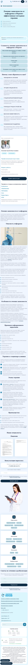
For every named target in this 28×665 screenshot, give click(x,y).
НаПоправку (4, 190)
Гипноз (16, 552)
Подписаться (14, 584)
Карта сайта (3, 608)
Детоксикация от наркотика (8, 384)
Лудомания (12, 552)
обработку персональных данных (15, 477)
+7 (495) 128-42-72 (16, 1)
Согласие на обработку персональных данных (10, 598)
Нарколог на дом (14, 527)
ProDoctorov (4, 186)
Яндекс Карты (5, 195)
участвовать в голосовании (15, 643)
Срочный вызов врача (6, 663)
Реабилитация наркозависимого (9, 399)
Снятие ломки (19, 522)
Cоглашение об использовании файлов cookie (10, 603)
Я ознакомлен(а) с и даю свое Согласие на (15, 476)
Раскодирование (19, 541)
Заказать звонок (14, 481)
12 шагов (19, 566)
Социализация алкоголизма (11, 566)
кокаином (10, 259)
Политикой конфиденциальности (14, 476)
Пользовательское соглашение (7, 605)
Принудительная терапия (9, 525)
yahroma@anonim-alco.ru (6, 620)
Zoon (2, 193)
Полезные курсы (5, 660)
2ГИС (2, 197)
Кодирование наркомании (11, 522)
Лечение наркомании (7, 6)
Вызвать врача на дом (14, 178)
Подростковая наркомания (19, 525)
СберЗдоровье (5, 188)
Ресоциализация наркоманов (9, 563)
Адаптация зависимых (19, 563)
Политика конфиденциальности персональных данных (12, 601)
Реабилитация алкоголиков (10, 541)
